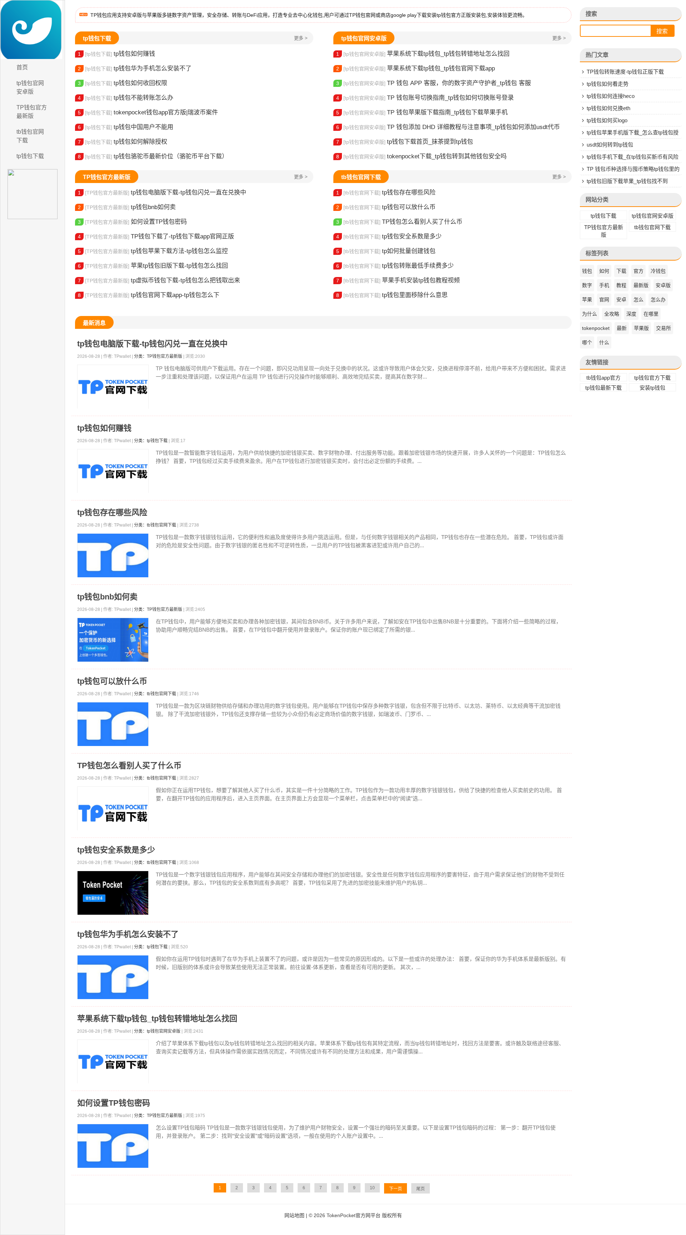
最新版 (640, 285)
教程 (621, 285)
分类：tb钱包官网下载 (155, 525)
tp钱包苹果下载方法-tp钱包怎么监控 (153, 251)
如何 (604, 271)
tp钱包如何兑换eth (608, 108)
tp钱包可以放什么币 (386, 207)
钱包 (587, 271)
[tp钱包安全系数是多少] (113, 893)
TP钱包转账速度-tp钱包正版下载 (625, 72)
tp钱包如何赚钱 (116, 53)
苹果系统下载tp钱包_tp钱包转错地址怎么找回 (422, 53)
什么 (604, 342)
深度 (631, 314)
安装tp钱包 (652, 388)
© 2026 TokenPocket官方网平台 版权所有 (355, 1215)
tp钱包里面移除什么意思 (392, 295)
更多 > (301, 38)
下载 (621, 271)
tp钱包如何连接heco (611, 96)
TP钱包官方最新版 (31, 111)
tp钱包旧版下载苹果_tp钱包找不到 (627, 181)
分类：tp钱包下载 (151, 440)
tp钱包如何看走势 (607, 84)
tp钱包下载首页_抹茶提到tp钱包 (404, 141)
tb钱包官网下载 (30, 136)
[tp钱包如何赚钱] (113, 471)
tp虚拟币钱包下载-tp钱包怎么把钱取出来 (159, 280)
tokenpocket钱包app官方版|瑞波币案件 (148, 112)
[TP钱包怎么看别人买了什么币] (113, 813)
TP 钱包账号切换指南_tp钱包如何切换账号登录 (425, 97)
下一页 (395, 1188)
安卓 (621, 299)
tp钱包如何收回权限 (122, 83)
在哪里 (650, 314)
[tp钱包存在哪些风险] (113, 555)
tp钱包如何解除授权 (122, 141)
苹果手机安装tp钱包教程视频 (398, 280)
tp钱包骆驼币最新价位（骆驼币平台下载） (153, 156)
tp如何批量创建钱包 (386, 251)
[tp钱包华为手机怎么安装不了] (113, 977)
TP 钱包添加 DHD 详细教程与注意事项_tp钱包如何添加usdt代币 (448, 127)
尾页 (420, 1188)
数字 (587, 285)
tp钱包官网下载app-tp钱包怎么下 (148, 295)
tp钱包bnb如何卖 (127, 207)
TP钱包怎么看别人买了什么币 (399, 221)
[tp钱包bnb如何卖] (113, 640)
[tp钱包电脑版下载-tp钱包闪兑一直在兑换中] (113, 387)
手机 (604, 285)
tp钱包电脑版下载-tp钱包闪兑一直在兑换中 (162, 192)
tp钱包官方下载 (652, 378)
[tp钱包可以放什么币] (113, 724)
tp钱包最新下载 (603, 388)
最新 (622, 328)
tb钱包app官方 (603, 378)
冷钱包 (658, 271)
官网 (604, 299)
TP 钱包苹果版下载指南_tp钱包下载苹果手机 (422, 112)
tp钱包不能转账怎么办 (125, 97)
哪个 (587, 342)
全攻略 (611, 314)
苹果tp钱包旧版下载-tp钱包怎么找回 (153, 265)
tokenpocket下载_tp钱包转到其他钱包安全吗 (421, 156)
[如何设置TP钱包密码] (113, 1146)
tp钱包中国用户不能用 (125, 127)
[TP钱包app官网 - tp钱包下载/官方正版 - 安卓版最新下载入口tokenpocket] (32, 29)
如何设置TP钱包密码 (132, 221)
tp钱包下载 (30, 156)
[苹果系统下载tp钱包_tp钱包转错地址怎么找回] (113, 1061)
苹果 (587, 299)
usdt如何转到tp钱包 (610, 145)
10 (372, 1187)
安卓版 (663, 285)
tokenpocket (596, 328)
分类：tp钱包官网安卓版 (157, 1031)
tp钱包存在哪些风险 (386, 192)
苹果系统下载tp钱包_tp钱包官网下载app (415, 68)
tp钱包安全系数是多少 (389, 236)
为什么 (589, 314)
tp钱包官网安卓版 (30, 87)
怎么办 (658, 299)
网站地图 (294, 1215)
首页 (22, 67)
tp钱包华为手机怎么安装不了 (135, 68)
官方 (638, 271)
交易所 (663, 328)
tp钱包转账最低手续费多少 (395, 265)
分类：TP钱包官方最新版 (158, 356)
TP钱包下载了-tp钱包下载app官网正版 (156, 236)
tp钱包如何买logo (607, 120)
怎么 (638, 299)
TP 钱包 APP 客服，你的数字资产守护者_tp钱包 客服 (433, 83)
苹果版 (641, 328)
